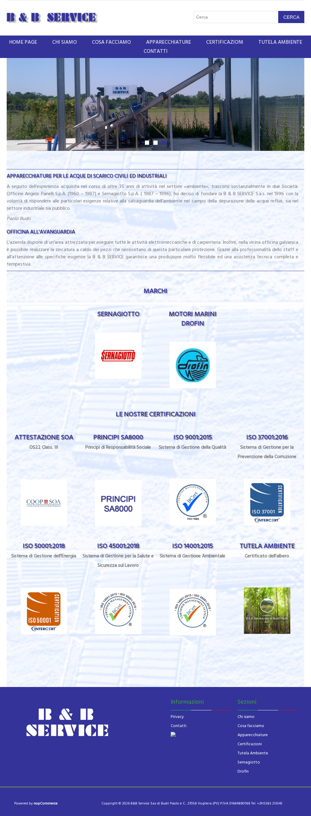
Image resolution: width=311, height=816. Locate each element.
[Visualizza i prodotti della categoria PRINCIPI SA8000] (118, 503)
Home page (23, 42)
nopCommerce (46, 803)
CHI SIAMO (64, 42)
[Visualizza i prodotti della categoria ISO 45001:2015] (118, 611)
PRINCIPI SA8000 (118, 441)
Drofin (243, 771)
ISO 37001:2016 (267, 446)
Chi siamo (246, 717)
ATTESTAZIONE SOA (44, 441)
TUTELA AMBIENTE (267, 550)
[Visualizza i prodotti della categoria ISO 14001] (267, 502)
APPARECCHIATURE (168, 42)
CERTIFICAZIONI (224, 42)
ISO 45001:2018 (118, 555)
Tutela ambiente (280, 42)
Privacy (177, 717)
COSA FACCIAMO (111, 42)
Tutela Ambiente (253, 753)
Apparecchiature (253, 735)
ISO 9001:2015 (192, 441)
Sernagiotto (249, 762)
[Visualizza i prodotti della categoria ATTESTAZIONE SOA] (44, 502)
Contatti (156, 51)
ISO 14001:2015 (192, 550)
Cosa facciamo (251, 726)
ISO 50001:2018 (43, 550)
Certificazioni (250, 744)
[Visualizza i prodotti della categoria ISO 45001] (192, 502)
